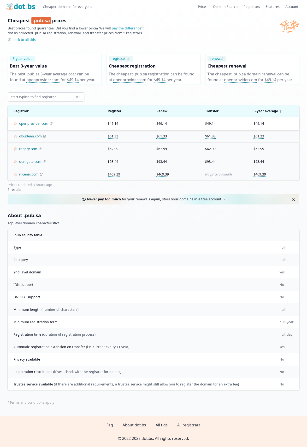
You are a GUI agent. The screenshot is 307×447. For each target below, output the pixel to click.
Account (291, 6)
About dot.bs (134, 425)
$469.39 (114, 174)
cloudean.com (30, 136)
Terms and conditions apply (32, 402)
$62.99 (113, 149)
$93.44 (113, 161)
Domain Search (225, 6)
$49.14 (73, 79)
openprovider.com (42, 79)
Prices (202, 6)
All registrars (189, 425)
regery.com (28, 149)
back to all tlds (24, 39)
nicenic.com (28, 174)
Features (273, 6)
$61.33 (113, 136)
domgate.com (30, 161)
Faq (109, 425)
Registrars (251, 6)
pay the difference (126, 28)
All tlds (162, 425)
